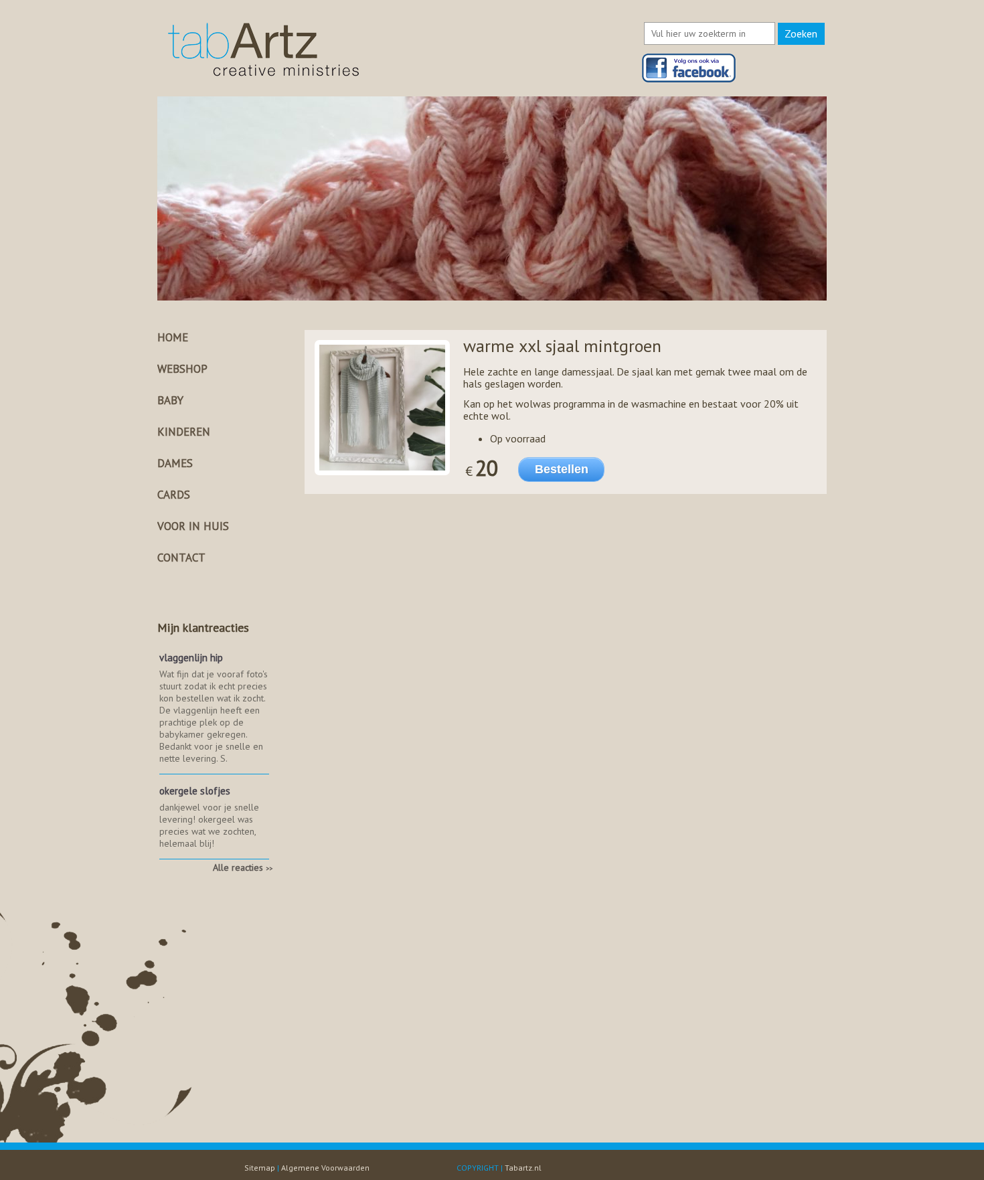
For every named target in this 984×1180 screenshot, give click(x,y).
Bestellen (561, 469)
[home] (263, 76)
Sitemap (259, 1168)
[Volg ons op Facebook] (689, 79)
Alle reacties (242, 867)
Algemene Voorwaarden (325, 1168)
